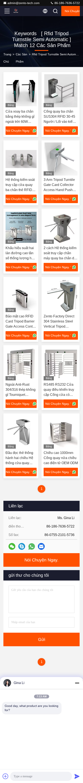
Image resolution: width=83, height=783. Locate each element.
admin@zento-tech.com (23, 3)
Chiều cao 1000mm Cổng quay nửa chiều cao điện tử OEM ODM (61, 458)
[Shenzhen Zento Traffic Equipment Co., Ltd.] (21, 11)
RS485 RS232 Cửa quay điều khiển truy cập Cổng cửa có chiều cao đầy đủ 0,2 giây (59, 395)
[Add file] (6, 776)
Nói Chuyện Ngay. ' (18, 130)
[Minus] (77, 682)
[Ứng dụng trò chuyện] (21, 546)
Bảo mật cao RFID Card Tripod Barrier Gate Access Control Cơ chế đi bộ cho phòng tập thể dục (21, 326)
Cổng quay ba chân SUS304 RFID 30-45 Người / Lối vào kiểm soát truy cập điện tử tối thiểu (59, 122)
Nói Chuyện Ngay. (72, 11)
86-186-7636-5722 (67, 3)
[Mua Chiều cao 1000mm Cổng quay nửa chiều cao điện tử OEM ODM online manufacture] (61, 432)
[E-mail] (41, 546)
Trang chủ (7, 58)
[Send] (77, 776)
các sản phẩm (21, 58)
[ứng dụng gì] (31, 546)
